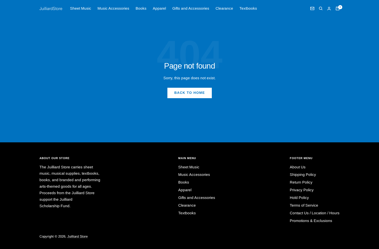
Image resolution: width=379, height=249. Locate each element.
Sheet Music (80, 8)
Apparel (159, 8)
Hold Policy (299, 198)
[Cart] (338, 8)
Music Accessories (113, 8)
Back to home (189, 93)
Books (141, 8)
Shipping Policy (303, 175)
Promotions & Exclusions (311, 221)
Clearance (224, 8)
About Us (298, 167)
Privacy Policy (302, 190)
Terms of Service (304, 205)
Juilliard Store (77, 236)
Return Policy (301, 182)
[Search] (321, 8)
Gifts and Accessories (190, 8)
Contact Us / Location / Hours (315, 213)
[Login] (329, 8)
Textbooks (248, 8)
